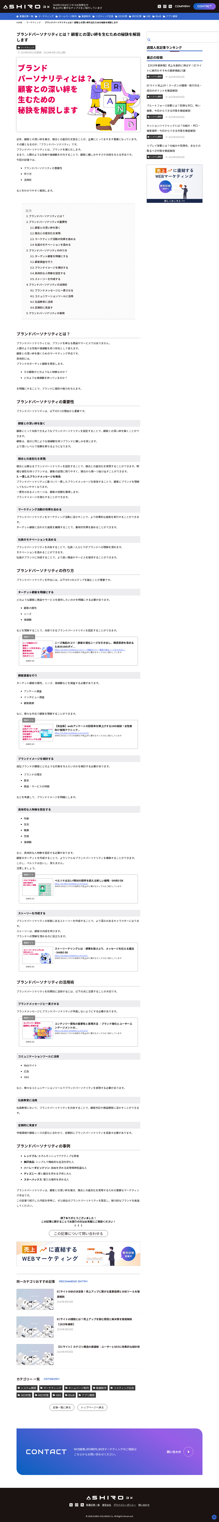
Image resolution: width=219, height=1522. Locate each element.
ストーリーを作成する (47, 279)
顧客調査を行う (44, 262)
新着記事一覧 (26, 16)
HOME (19, 22)
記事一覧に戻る (62, 1407)
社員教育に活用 (44, 302)
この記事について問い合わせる (78, 1233)
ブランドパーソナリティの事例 (47, 313)
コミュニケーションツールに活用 (54, 296)
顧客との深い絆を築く (47, 227)
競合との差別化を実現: (48, 233)
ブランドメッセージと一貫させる (54, 290)
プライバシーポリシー (125, 1505)
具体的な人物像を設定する (50, 273)
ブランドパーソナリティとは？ (47, 216)
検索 (149, 39)
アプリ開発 (171, 16)
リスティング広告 (104, 16)
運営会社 (106, 1505)
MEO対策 (136, 16)
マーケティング (46, 16)
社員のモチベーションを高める (53, 244)
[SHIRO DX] (26, 6)
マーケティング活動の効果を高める (55, 239)
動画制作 (86, 16)
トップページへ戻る (92, 1407)
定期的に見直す (44, 307)
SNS (148, 16)
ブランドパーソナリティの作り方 (48, 250)
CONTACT (204, 6)
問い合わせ (144, 1505)
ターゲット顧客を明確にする (51, 256)
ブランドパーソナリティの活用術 (48, 284)
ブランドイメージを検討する (51, 267)
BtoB (158, 16)
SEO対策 (122, 16)
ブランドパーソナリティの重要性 (48, 222)
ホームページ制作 (68, 16)
